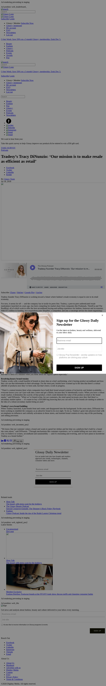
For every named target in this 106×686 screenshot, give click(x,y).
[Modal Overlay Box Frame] (53, 343)
